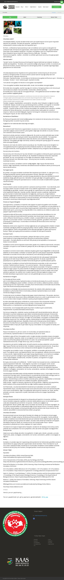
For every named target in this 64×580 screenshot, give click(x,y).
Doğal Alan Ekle (51, 544)
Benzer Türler (54, 17)
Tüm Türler (50, 542)
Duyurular (36, 541)
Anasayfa (18, 6)
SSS (34, 545)
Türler (26, 6)
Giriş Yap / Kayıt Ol (57, 1)
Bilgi (10, 17)
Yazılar (49, 539)
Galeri (24, 17)
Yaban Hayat (45, 6)
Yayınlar (40, 6)
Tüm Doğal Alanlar (37, 544)
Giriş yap (45, 497)
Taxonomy (39, 17)
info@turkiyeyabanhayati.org (12, 1)
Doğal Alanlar (33, 6)
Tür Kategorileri (37, 542)
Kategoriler (50, 541)
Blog (22, 6)
